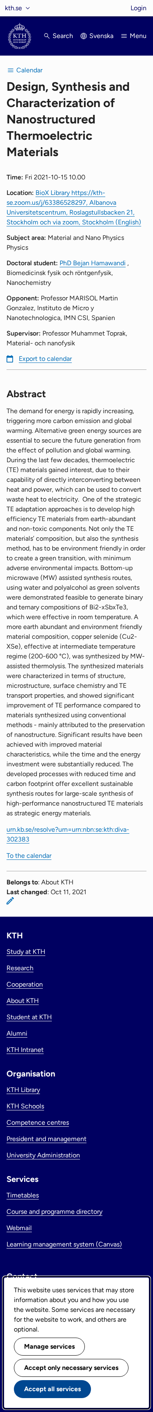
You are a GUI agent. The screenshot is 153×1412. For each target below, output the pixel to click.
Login (138, 8)
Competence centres (38, 1122)
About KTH (23, 1001)
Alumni (17, 1033)
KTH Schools (25, 1106)
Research (20, 968)
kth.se (13, 8)
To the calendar (29, 855)
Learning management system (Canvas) (64, 1244)
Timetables (23, 1195)
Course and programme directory (54, 1211)
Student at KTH (29, 1017)
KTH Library (23, 1090)
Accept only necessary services (71, 1368)
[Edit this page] (10, 900)
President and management (46, 1139)
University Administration (43, 1155)
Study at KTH (26, 952)
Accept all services (52, 1389)
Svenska (101, 36)
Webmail (19, 1228)
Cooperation (25, 984)
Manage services (49, 1346)
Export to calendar (45, 359)
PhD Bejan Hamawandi (93, 263)
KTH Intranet (25, 1050)
